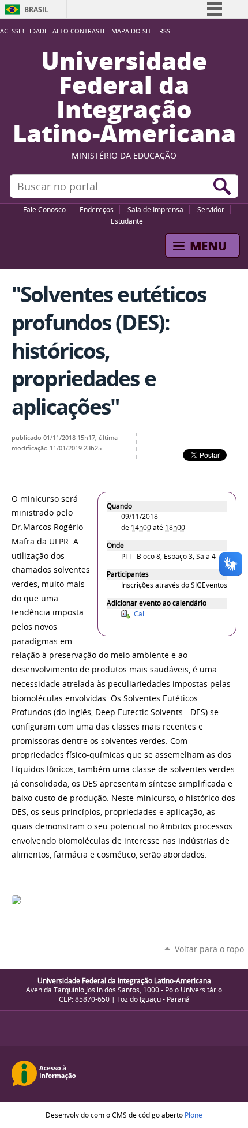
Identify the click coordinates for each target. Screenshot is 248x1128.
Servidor (210, 209)
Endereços (97, 209)
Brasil (36, 9)
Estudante (127, 220)
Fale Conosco (44, 209)
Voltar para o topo (209, 948)
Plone (193, 1114)
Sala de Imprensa (155, 209)
